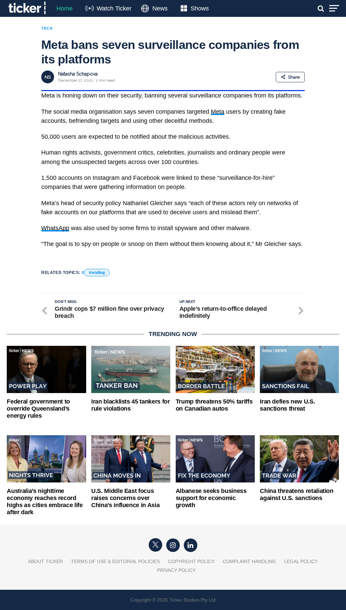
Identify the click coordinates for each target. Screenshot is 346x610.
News (160, 8)
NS (48, 77)
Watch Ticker (114, 8)
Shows (200, 8)
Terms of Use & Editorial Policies (115, 561)
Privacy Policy (176, 570)
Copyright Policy (191, 561)
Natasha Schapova (78, 74)
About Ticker (45, 561)
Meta (217, 111)
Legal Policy (301, 561)
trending (97, 272)
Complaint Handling (249, 561)
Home (64, 8)
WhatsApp (55, 228)
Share (294, 77)
